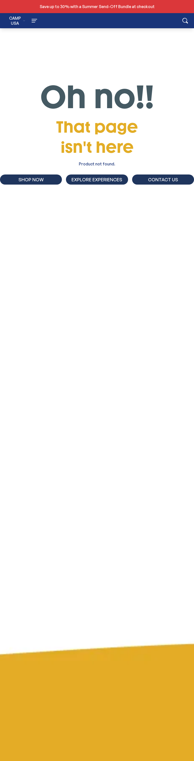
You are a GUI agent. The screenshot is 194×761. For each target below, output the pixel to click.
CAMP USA (15, 21)
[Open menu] (64, 20)
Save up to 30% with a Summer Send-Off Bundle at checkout (97, 6)
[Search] (185, 20)
